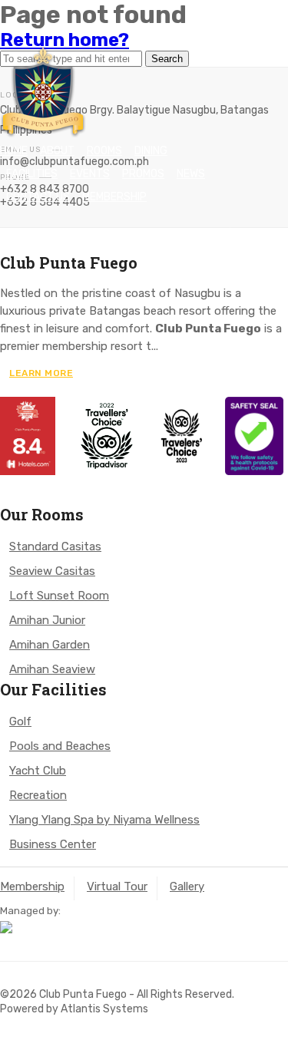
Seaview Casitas (52, 571)
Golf (20, 721)
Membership (32, 886)
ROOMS (104, 150)
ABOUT (57, 150)
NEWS (191, 173)
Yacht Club (37, 771)
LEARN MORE (41, 373)
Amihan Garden (49, 645)
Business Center (52, 844)
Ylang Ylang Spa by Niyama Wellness (104, 820)
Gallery (187, 886)
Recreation (38, 795)
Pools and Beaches (60, 746)
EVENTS (90, 173)
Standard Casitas (55, 546)
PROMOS (143, 173)
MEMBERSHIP (114, 196)
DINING (150, 150)
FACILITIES (32, 173)
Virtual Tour (117, 886)
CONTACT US (38, 196)
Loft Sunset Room (59, 596)
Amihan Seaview (52, 669)
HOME (14, 150)
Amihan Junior (47, 620)
